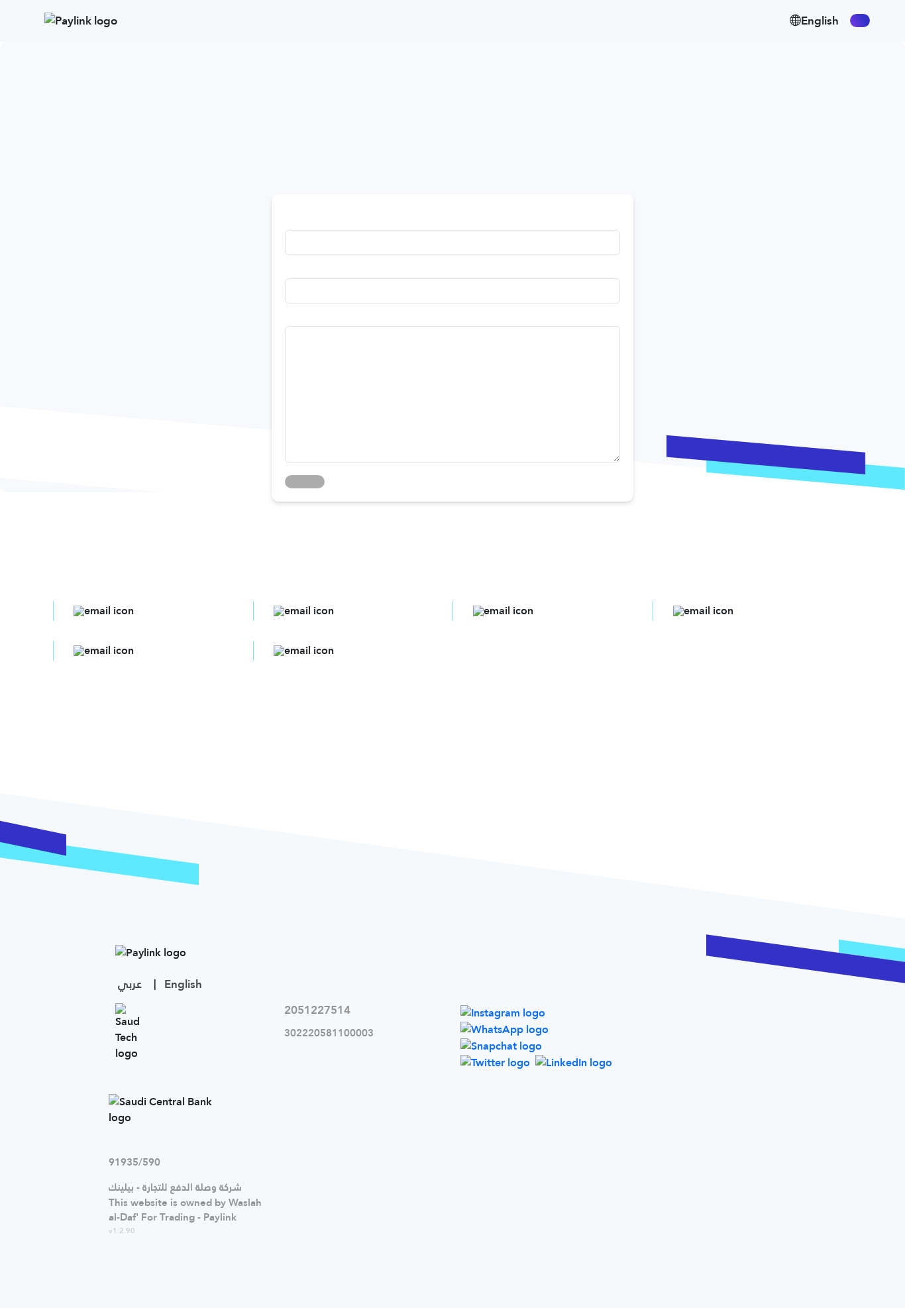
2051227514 (317, 1009)
